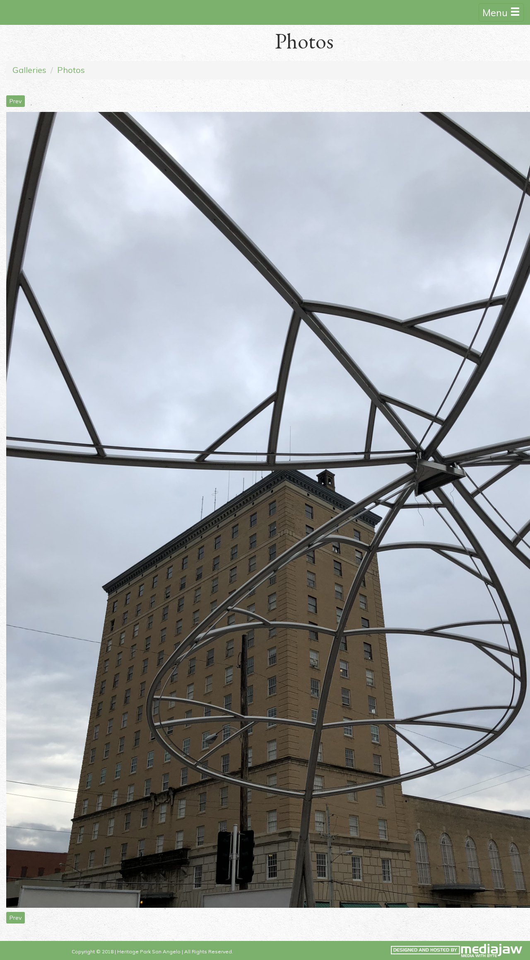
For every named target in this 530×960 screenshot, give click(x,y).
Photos (71, 70)
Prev (16, 101)
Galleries (29, 70)
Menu (496, 12)
